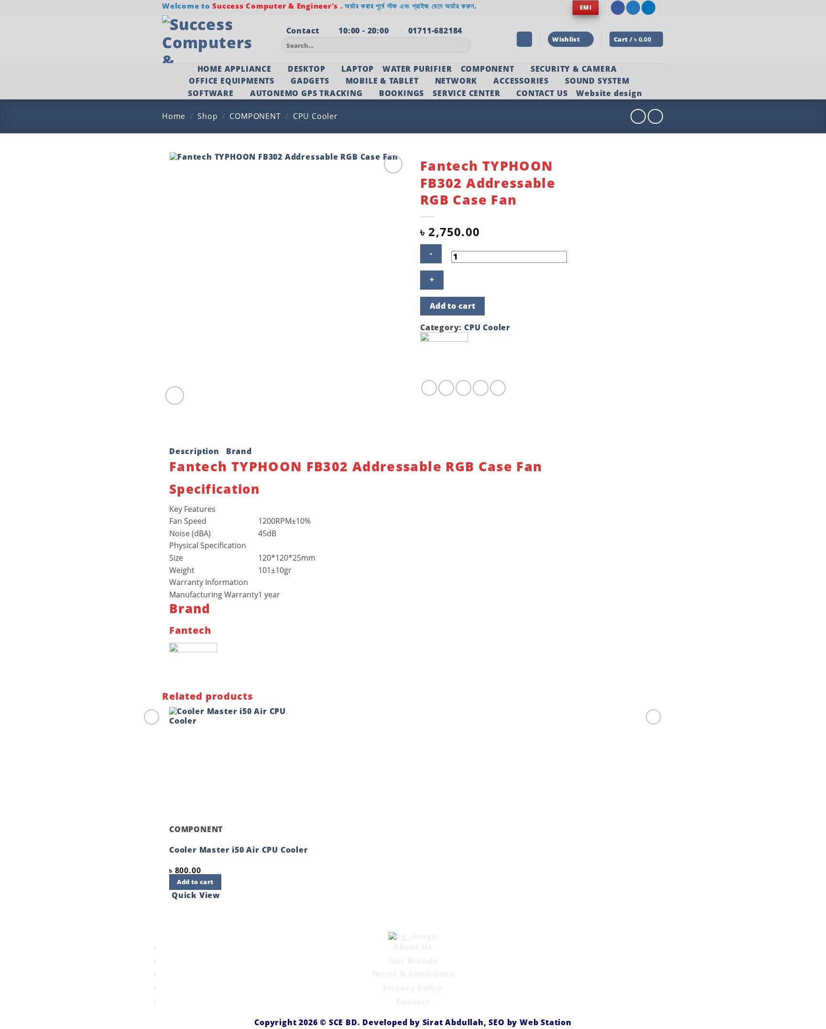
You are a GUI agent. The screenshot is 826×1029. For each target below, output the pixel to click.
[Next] (197, 390)
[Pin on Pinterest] (481, 388)
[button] (524, 39)
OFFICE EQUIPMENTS (231, 81)
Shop (207, 116)
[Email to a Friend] (463, 388)
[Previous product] (655, 116)
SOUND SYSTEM (597, 81)
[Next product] (637, 116)
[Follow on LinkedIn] (648, 7)
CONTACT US (541, 93)
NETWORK (456, 81)
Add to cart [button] (195, 881)
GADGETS (310, 81)
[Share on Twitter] (446, 388)
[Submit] (462, 45)
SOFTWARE (210, 93)
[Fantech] (444, 355)
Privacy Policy (413, 988)
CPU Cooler (315, 116)
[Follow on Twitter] (633, 7)
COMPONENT (487, 69)
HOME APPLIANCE (234, 69)
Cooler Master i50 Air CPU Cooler (238, 850)
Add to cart (453, 306)
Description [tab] (194, 451)
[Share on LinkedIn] (498, 388)
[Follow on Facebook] (618, 7)
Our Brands (413, 960)
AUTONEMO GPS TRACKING (306, 93)
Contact (413, 1002)
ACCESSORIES (521, 81)
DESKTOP (307, 69)
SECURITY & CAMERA (574, 69)
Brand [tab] (239, 451)
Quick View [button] (196, 895)
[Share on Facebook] (429, 388)
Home (173, 116)
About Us (412, 947)
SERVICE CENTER (466, 93)
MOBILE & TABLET (382, 81)
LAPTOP (357, 69)
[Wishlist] (393, 164)
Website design (609, 93)
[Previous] (171, 913)
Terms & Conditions (412, 974)
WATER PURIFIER (417, 69)
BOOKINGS (401, 93)
